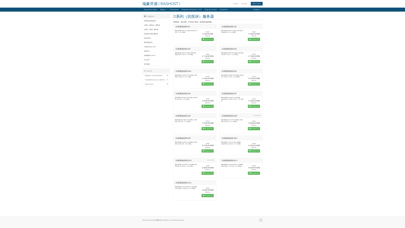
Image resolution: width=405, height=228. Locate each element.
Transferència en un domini (154, 80)
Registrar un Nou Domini (153, 75)
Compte (256, 10)
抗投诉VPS (147, 38)
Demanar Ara (208, 39)
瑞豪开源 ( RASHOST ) (161, 3)
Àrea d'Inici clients (150, 10)
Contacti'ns (224, 10)
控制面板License (149, 55)
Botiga (163, 10)
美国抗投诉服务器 (150, 21)
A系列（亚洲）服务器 (151, 29)
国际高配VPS (148, 42)
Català (235, 4)
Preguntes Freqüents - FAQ (192, 10)
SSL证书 (146, 60)
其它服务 (147, 64)
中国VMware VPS (150, 47)
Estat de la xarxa (211, 10)
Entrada (244, 4)
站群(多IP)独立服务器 (151, 34)
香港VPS (147, 51)
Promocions (174, 10)
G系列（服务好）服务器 (152, 25)
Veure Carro (256, 4)
